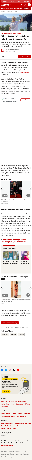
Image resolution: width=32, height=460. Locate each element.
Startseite (3, 11)
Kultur (14, 414)
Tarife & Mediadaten (15, 451)
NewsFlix (26, 1)
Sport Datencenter (7, 423)
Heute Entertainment (14, 49)
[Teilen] (3, 56)
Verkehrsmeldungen (23, 426)
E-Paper (5, 1)
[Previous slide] (3, 256)
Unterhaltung (10, 11)
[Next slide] (30, 188)
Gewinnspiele (19, 423)
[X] (6, 370)
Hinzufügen (25, 100)
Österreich (5, 8)
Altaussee (21, 334)
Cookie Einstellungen (7, 457)
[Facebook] (2, 370)
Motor (3, 429)
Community (20, 404)
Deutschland (22, 401)
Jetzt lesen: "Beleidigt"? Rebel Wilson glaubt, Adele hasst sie (14, 241)
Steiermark (13, 334)
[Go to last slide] (1, 188)
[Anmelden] (25, 5)
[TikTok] (14, 370)
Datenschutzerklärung (7, 454)
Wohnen (12, 426)
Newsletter (4, 407)
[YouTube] (18, 370)
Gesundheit (4, 426)
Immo (12, 1)
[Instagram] (10, 370)
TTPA (24, 451)
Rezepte (28, 423)
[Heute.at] (5, 5)
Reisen (9, 429)
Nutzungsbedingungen (22, 454)
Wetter (27, 404)
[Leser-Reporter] (21, 5)
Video (14, 429)
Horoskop (27, 414)
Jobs (19, 1)
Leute (8, 414)
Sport (11, 8)
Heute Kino (15, 416)
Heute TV (23, 416)
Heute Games (5, 416)
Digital (19, 414)
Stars (15, 11)
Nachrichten (5, 404)
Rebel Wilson (24, 72)
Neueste (26, 8)
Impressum (4, 451)
